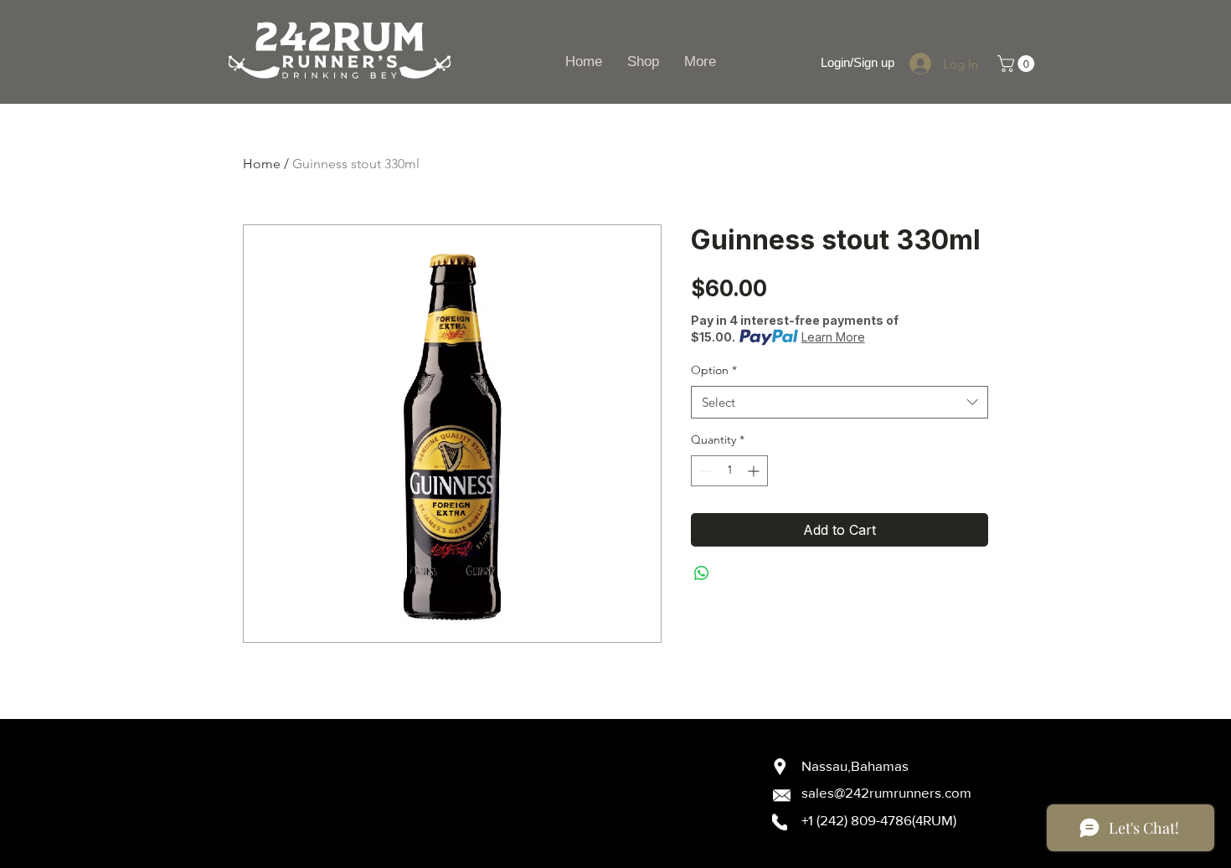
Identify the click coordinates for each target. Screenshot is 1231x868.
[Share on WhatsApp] (702, 573)
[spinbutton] (729, 470)
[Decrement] (703, 470)
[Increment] (754, 470)
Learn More (833, 337)
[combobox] (839, 402)
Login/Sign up (857, 62)
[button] (1017, 63)
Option (714, 370)
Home (262, 164)
